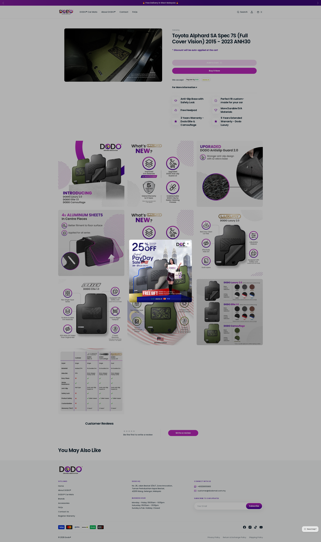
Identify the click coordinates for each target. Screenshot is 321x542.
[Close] (188, 243)
